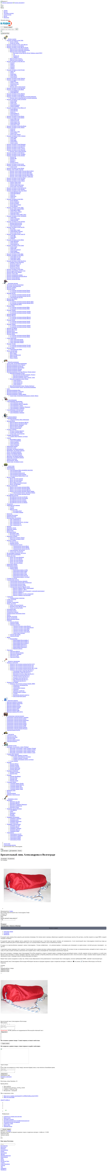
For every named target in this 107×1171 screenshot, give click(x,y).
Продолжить (4, 1032)
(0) (6, 914)
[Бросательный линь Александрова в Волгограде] (27, 908)
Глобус (11, 911)
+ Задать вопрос (5, 1043)
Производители (8, 1126)
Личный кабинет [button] (5, 20)
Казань (2, 1151)
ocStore (9, 1130)
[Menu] (1, 4)
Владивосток (4, 1145)
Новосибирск (4, 1157)
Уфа (2, 1166)
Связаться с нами (8, 1123)
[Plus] (1, 921)
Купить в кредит (53, 928)
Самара (3, 1162)
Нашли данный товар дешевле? (9, 918)
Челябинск (3, 1169)
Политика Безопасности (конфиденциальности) (16, 1120)
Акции (5, 10)
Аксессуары (7, 843)
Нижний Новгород (6, 1155)
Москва (3, 1154)
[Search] (16, 29)
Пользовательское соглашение (12, 1122)
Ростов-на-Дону (5, 1161)
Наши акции (7, 1118)
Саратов (3, 1165)
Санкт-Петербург (5, 1164)
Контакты (6, 17)
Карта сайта (7, 1125)
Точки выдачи (7, 14)
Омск (2, 1158)
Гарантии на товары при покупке (13, 1116)
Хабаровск (3, 1168)
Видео (5, 16)
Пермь (2, 1159)
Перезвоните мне (5, 1075)
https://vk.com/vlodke (9, 1097)
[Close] (1, 1066)
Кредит (6, 12)
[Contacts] (2, 6)
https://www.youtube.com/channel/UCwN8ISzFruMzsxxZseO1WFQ (21, 1096)
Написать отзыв (5, 969)
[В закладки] (4, 851)
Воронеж (3, 1148)
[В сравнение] (13, 851)
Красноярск (4, 1152)
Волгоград (3, 1147)
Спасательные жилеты (10, 845)
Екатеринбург (4, 1150)
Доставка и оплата (9, 13)
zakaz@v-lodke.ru (5, 1100)
